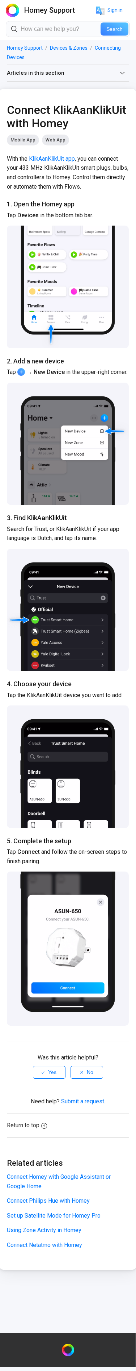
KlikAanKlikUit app (52, 158)
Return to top (23, 1125)
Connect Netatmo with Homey (44, 1245)
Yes (52, 1072)
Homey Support (25, 48)
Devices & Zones (69, 48)
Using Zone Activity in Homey (44, 1230)
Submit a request (82, 1101)
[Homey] (68, 1350)
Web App (55, 140)
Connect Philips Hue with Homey (48, 1200)
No (90, 1072)
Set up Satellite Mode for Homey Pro (54, 1215)
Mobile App (22, 140)
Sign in (115, 10)
